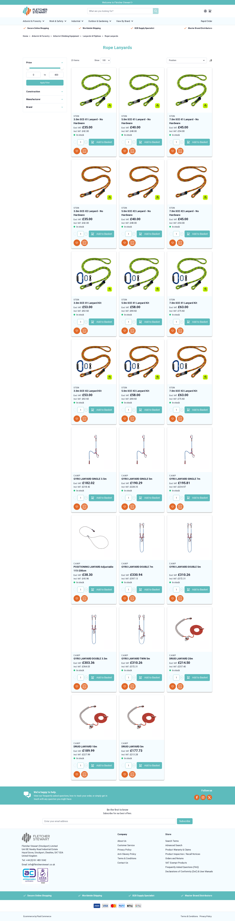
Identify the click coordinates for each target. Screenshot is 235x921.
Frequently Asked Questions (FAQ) (182, 867)
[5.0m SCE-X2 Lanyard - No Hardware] (141, 181)
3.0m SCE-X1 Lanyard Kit (87, 302)
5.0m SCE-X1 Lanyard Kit (135, 302)
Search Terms (172, 841)
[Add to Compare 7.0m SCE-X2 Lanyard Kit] (180, 418)
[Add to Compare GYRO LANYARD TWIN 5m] (132, 686)
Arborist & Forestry (32, 21)
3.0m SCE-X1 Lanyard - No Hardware (88, 121)
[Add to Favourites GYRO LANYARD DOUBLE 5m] (172, 598)
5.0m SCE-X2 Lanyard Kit (135, 390)
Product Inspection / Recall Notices (182, 854)
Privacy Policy (124, 849)
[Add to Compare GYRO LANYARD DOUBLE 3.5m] (84, 686)
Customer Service (126, 845)
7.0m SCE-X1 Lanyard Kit (183, 302)
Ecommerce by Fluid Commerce (37, 916)
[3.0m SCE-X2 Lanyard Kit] (93, 361)
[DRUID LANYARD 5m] (141, 717)
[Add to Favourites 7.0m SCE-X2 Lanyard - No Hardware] (172, 243)
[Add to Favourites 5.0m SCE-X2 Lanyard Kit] (124, 418)
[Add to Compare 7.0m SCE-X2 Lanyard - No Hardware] (180, 243)
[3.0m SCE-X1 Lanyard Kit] (93, 273)
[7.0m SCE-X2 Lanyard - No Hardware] (189, 181)
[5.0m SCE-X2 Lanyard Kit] (141, 361)
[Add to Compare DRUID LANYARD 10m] (84, 774)
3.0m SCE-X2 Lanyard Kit (88, 390)
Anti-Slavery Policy (127, 854)
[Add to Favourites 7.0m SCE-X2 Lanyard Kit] (172, 418)
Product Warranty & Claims (178, 849)
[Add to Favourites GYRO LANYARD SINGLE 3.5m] (77, 506)
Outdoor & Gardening (98, 21)
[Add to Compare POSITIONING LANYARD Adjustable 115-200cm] (84, 598)
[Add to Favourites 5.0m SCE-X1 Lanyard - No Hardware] (124, 151)
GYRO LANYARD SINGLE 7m (184, 478)
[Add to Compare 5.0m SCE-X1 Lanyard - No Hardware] (132, 151)
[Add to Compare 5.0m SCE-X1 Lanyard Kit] (132, 330)
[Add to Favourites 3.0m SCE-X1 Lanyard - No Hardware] (77, 151)
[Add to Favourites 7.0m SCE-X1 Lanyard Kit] (172, 330)
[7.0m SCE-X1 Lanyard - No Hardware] (189, 90)
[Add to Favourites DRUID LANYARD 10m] (77, 774)
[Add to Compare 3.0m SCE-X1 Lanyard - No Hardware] (84, 151)
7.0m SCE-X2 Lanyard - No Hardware (184, 213)
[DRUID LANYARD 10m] (93, 717)
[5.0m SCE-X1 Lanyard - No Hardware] (141, 90)
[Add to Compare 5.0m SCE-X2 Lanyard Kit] (132, 418)
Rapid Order (206, 21)
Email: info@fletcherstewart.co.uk (38, 864)
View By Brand (123, 21)
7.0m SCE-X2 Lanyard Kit (183, 390)
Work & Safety (56, 21)
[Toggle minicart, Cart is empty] (210, 11)
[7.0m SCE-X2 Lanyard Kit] (189, 361)
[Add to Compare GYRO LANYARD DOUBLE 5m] (180, 598)
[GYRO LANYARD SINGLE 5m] (141, 449)
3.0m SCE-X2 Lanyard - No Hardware (88, 213)
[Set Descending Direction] (211, 60)
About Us (122, 841)
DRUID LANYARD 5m (132, 746)
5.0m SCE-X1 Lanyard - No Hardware (136, 121)
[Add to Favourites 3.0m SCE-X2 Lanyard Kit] (77, 418)
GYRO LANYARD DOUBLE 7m (137, 566)
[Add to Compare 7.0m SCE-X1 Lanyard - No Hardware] (180, 151)
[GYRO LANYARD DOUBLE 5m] (189, 537)
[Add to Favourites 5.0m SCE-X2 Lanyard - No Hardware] (124, 243)
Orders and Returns (174, 858)
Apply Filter (45, 82)
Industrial (75, 21)
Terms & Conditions (127, 858)
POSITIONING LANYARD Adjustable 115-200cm (93, 568)
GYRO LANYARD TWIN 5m (135, 658)
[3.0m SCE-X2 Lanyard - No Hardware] (93, 181)
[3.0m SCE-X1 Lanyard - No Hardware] (93, 90)
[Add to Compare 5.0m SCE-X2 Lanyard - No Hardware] (132, 243)
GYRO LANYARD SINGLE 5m (136, 478)
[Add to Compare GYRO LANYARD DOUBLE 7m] (132, 598)
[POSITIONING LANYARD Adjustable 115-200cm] (93, 537)
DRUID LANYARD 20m (181, 658)
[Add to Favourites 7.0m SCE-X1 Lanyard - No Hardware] (172, 151)
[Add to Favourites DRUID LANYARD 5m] (124, 774)
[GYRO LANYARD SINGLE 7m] (189, 449)
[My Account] (205, 11)
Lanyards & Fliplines (92, 36)
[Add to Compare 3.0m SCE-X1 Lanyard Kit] (84, 330)
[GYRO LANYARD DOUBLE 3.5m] (93, 629)
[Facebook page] (197, 797)
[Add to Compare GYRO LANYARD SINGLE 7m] (180, 506)
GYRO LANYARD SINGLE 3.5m (90, 478)
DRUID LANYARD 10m (85, 746)
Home (25, 36)
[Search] (156, 11)
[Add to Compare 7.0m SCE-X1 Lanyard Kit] (180, 330)
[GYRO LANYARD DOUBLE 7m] (141, 537)
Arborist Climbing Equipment (66, 36)
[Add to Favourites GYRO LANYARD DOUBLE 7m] (124, 598)
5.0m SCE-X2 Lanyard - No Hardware (136, 213)
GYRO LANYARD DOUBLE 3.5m (90, 658)
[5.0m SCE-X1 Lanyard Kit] (141, 273)
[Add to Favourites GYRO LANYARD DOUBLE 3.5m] (77, 686)
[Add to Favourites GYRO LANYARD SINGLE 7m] (172, 506)
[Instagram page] (203, 797)
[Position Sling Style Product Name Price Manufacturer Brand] (187, 60)
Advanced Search (173, 845)
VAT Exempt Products (176, 862)
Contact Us (123, 862)
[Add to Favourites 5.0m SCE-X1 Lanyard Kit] (124, 330)
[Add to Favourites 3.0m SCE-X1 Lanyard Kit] (77, 330)
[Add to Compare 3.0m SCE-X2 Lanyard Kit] (84, 418)
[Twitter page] (209, 797)
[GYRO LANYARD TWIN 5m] (141, 629)
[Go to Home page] (35, 11)
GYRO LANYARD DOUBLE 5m (185, 566)
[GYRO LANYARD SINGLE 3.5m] (93, 449)
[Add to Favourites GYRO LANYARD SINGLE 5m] (124, 506)
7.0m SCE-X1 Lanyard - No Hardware (184, 121)
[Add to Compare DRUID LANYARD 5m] (132, 774)
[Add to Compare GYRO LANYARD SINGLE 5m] (132, 506)
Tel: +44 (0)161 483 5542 (34, 860)
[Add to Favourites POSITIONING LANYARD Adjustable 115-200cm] (77, 598)
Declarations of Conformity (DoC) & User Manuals (189, 871)
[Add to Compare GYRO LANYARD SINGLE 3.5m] (84, 506)
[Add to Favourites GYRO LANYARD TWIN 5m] (124, 686)
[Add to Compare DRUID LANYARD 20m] (180, 686)
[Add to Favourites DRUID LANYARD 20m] (172, 686)
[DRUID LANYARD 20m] (189, 629)
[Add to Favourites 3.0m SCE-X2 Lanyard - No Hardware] (77, 243)
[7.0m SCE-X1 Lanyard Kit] (189, 273)
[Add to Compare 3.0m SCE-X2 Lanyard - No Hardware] (84, 243)
